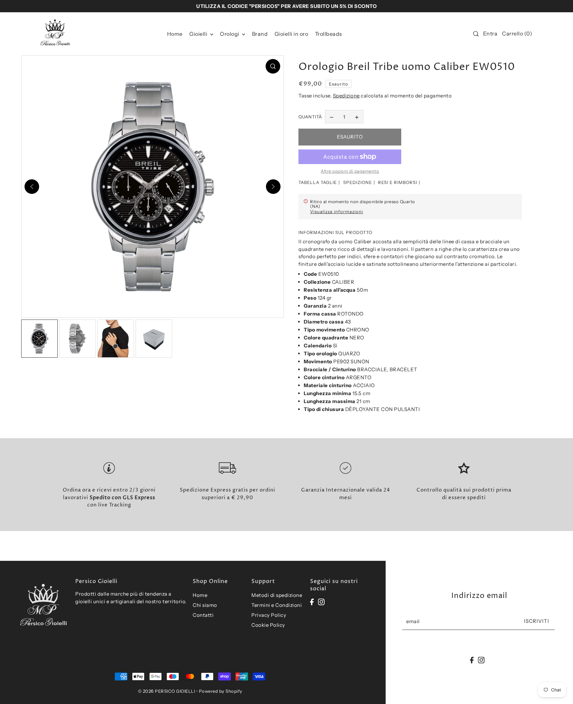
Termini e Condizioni (276, 605)
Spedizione (346, 95)
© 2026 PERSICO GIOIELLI (166, 691)
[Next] (273, 186)
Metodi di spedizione (276, 595)
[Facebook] (312, 602)
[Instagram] (321, 602)
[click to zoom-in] (273, 66)
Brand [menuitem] (260, 33)
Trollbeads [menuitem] (328, 33)
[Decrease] (331, 116)
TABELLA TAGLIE (317, 182)
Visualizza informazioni (336, 211)
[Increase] (356, 116)
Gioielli (199, 33)
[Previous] (32, 186)
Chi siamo (205, 605)
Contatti (203, 615)
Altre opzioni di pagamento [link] (350, 171)
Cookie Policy (268, 625)
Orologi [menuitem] (230, 33)
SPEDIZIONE (357, 182)
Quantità (310, 116)
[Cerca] (476, 33)
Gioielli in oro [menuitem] (291, 33)
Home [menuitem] (175, 33)
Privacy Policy (268, 615)
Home (200, 595)
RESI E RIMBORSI (397, 182)
